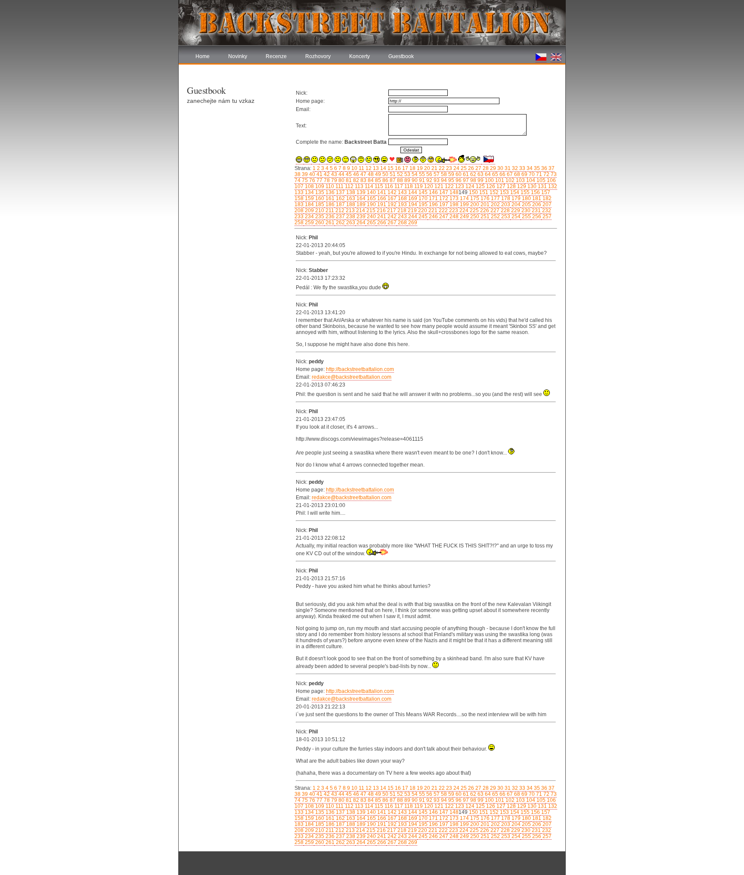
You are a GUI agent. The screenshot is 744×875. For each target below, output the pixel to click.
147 (443, 192)
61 (465, 174)
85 (377, 180)
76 (311, 180)
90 (414, 180)
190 (371, 204)
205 (526, 204)
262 (340, 223)
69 (523, 174)
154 (514, 192)
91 (421, 180)
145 (422, 192)
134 (309, 192)
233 (299, 216)
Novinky (237, 56)
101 (499, 180)
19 (419, 168)
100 (489, 180)
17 (404, 168)
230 (525, 210)
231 (535, 210)
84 (370, 180)
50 (384, 174)
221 (432, 210)
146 (433, 192)
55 (421, 174)
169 (412, 198)
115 (378, 186)
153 (504, 192)
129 (521, 186)
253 (505, 216)
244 (412, 216)
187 (340, 204)
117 (398, 186)
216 (380, 210)
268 (402, 223)
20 (426, 168)
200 (474, 204)
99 (480, 180)
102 (509, 180)
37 (551, 168)
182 (546, 198)
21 (433, 168)
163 (350, 198)
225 (473, 210)
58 (443, 174)
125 (479, 186)
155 (524, 192)
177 (495, 198)
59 (450, 174)
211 (329, 210)
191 (381, 204)
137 (340, 192)
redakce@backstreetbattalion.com (351, 377)
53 (406, 174)
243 (402, 216)
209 (309, 210)
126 (490, 186)
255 (526, 216)
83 (362, 180)
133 (299, 192)
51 (392, 174)
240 (371, 216)
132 (552, 186)
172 (443, 198)
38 (297, 174)
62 (472, 174)
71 (538, 174)
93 (436, 180)
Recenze (276, 56)
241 (381, 216)
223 (453, 210)
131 (541, 186)
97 (465, 180)
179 (515, 198)
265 (371, 223)
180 (526, 198)
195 (422, 204)
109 (319, 186)
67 (509, 174)
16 (397, 168)
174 (464, 198)
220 (422, 210)
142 (391, 192)
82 (355, 180)
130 (531, 186)
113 (358, 186)
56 (428, 174)
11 (360, 168)
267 (391, 223)
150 (473, 192)
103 (520, 180)
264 (360, 223)
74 (297, 180)
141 (381, 192)
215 (370, 210)
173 (453, 198)
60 (458, 174)
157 (545, 192)
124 (469, 186)
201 (484, 204)
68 (516, 174)
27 (477, 168)
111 (339, 186)
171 (433, 198)
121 (438, 186)
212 (339, 210)
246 (433, 216)
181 (536, 198)
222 (442, 210)
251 (484, 216)
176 (484, 198)
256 (536, 216)
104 (530, 180)
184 (309, 204)
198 (453, 204)
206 (536, 204)
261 (329, 223)
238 (350, 216)
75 (304, 180)
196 (433, 204)
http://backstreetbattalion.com (360, 369)
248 (453, 216)
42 (326, 174)
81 (348, 180)
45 (348, 174)
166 (381, 198)
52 (399, 174)
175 (474, 198)
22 (441, 168)
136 (329, 192)
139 (360, 192)
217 (391, 210)
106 (551, 180)
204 (515, 204)
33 (521, 168)
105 (540, 180)
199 (464, 204)
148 (453, 192)
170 (422, 198)
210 (319, 210)
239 (360, 216)
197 (443, 204)
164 (360, 198)
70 (531, 174)
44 (340, 174)
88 (399, 180)
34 (529, 168)
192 (391, 204)
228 (504, 210)
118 (408, 186)
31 (507, 168)
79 (333, 180)
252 (495, 216)
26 (470, 168)
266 (381, 223)
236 (329, 216)
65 (494, 174)
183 (299, 204)
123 (459, 186)
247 (443, 216)
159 (309, 198)
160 (319, 198)
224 (463, 210)
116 (388, 186)
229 (515, 210)
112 (348, 186)
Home (202, 56)
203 (505, 204)
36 (543, 168)
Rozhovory (318, 56)
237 (340, 216)
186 (329, 204)
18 (411, 168)
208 (299, 210)
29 (492, 168)
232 (546, 210)
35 (536, 168)
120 (428, 186)
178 (505, 198)
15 (390, 168)
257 (546, 216)
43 (333, 174)
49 (377, 174)
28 (485, 168)
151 (483, 192)
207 (546, 204)
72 (545, 174)
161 (329, 198)
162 (340, 198)
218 (401, 210)
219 (411, 210)
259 (309, 223)
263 (350, 223)
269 (412, 223)
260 (319, 223)
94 (443, 180)
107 (299, 186)
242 (391, 216)
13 (375, 168)
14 (382, 168)
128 (510, 186)
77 (318, 180)
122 (448, 186)
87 (392, 180)
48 (370, 174)
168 (402, 198)
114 (368, 186)
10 (353, 168)
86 (384, 180)
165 (371, 198)
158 (299, 198)
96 (458, 180)
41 (318, 174)
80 (340, 180)
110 (329, 186)
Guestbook (401, 56)
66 (501, 174)
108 (309, 186)
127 (500, 186)
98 (472, 180)
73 (553, 174)
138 (350, 192)
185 (319, 204)
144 (412, 192)
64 (487, 174)
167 (391, 198)
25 (463, 168)
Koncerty (359, 56)
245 (422, 216)
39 (304, 174)
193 (402, 204)
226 (484, 210)
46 (355, 174)
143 (402, 192)
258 (299, 223)
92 (428, 180)
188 (350, 204)
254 (515, 216)
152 (493, 192)
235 (319, 216)
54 (414, 174)
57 (436, 174)
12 (368, 168)
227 (494, 210)
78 (326, 180)
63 (480, 174)
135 (319, 192)
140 (371, 192)
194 (412, 204)
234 (309, 216)
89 (406, 180)
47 (362, 174)
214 (360, 210)
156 (535, 192)
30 (499, 168)
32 (514, 168)
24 (455, 168)
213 (349, 210)
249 (464, 216)
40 (311, 174)
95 (450, 180)
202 (495, 204)
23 (448, 168)
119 (418, 186)
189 (360, 204)
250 (474, 216)
